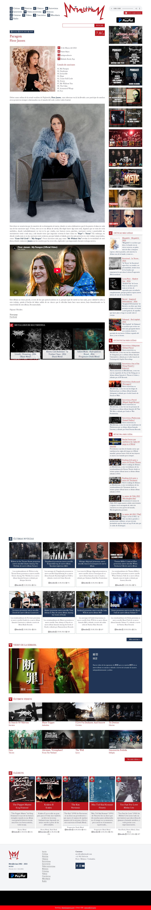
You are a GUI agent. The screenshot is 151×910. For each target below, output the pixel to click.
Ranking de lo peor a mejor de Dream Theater (131, 461)
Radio (15, 18)
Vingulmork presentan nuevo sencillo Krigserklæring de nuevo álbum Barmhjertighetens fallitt (59, 563)
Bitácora (50, 11)
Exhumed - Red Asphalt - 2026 (131, 320)
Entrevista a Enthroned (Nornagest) (131, 383)
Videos (29, 15)
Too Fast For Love (129, 806)
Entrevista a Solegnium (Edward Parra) (131, 346)
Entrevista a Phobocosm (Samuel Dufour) (131, 419)
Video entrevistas (34, 11)
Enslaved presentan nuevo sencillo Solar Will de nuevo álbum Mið (92, 611)
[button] (101, 345)
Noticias (28, 8)
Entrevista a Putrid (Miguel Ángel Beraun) (130, 401)
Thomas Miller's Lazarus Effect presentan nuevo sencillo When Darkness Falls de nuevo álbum (126, 563)
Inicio (44, 851)
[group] (25, 344)
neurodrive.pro (90, 908)
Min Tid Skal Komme (102, 806)
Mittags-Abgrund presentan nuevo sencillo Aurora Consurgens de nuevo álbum (92, 563)
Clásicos (40, 8)
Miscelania (55, 15)
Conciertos (41, 15)
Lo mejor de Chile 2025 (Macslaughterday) (131, 497)
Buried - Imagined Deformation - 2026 (129, 300)
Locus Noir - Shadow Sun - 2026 (130, 280)
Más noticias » (134, 639)
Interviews (17, 11)
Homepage (14, 314)
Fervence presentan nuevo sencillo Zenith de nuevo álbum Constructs (25, 611)
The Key (75, 806)
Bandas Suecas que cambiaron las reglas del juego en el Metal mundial (125, 443)
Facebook (13, 317)
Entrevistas (53, 8)
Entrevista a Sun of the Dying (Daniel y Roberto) (130, 365)
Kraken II (49, 806)
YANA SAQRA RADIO (134, 13)
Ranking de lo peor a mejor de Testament (130, 479)
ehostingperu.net (68, 908)
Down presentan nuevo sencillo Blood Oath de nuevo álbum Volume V (125, 611)
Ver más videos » (133, 759)
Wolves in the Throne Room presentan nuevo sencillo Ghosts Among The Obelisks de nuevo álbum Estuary (25, 563)
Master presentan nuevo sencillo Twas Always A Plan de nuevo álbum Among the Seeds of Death (58, 612)
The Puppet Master (22, 806)
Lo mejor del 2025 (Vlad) (131, 514)
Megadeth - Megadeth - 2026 (131, 239)
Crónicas (17, 15)
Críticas (16, 8)
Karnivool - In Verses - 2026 (130, 259)
